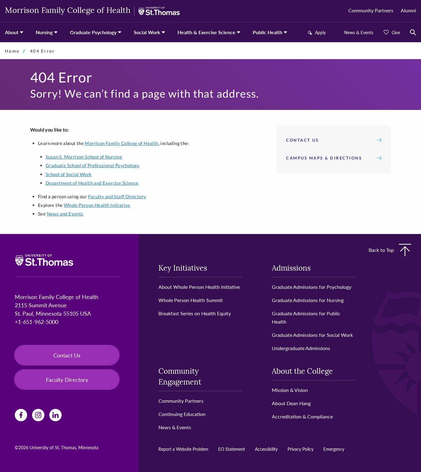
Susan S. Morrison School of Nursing (84, 156)
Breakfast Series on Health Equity (194, 313)
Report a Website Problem (183, 449)
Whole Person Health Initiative (97, 205)
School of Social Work (69, 174)
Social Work (147, 32)
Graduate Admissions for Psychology (311, 286)
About (11, 32)
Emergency (333, 449)
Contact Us (302, 140)
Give (396, 32)
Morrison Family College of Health (67, 11)
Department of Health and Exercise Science (92, 183)
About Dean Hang (291, 403)
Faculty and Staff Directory (117, 196)
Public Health (267, 32)
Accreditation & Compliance (302, 416)
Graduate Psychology (93, 32)
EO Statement (231, 449)
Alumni (408, 10)
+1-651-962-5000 (36, 321)
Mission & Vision (290, 389)
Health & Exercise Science (206, 32)
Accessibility (266, 449)
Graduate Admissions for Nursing (308, 300)
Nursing (44, 32)
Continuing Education (182, 414)
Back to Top (381, 249)
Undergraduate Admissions (301, 348)
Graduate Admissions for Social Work (312, 334)
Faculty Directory (67, 379)
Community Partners (370, 10)
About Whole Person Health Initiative (199, 286)
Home (12, 51)
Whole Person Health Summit (190, 300)
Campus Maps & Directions (324, 157)
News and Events (65, 213)
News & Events (358, 32)
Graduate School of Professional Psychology (93, 165)
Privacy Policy (300, 449)
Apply (320, 32)
